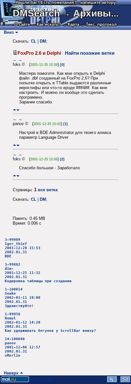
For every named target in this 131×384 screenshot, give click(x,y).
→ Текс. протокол (98, 24)
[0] (62, 64)
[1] (65, 124)
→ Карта (70, 24)
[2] (62, 159)
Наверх (10, 373)
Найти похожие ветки (89, 53)
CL (33, 41)
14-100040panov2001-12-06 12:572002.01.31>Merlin (22, 347)
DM (43, 41)
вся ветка (48, 189)
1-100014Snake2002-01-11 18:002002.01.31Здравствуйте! (22, 297)
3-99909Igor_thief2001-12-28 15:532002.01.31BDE (22, 248)
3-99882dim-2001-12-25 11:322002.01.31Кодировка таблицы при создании (38, 272)
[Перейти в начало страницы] (14, 110)
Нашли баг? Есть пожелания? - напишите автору (66, 2)
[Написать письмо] (125, 380)
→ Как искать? (46, 24)
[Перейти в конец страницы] (18, 110)
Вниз (7, 32)
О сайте (22, 24)
